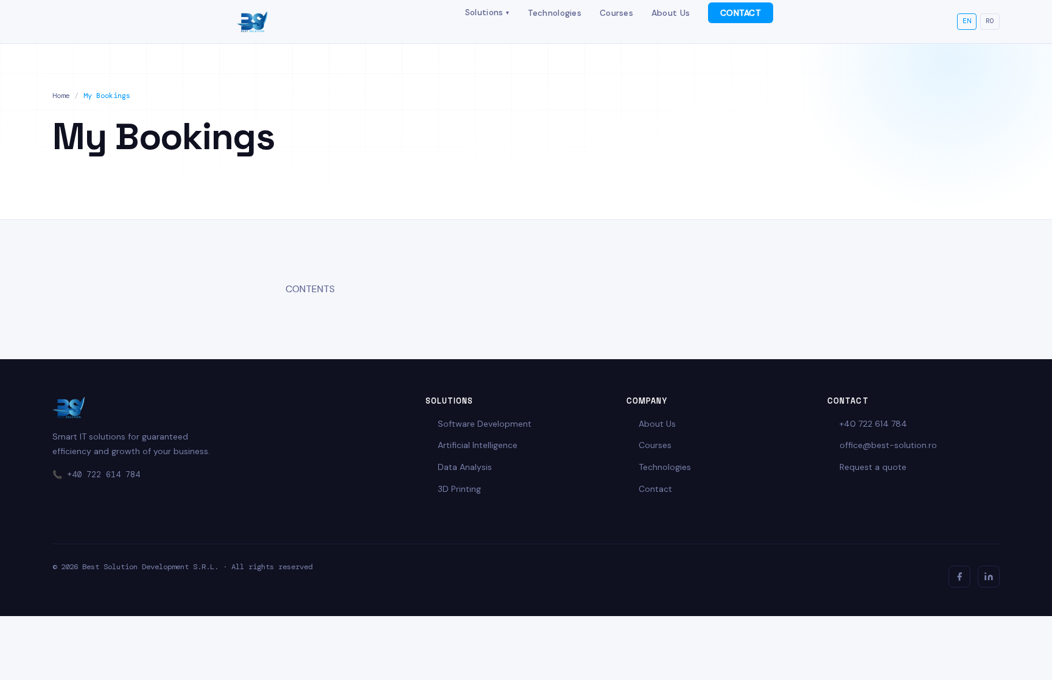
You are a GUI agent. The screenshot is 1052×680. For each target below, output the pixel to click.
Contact (655, 488)
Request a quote (873, 466)
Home (60, 95)
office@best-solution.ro (888, 445)
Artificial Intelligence (477, 445)
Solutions (487, 12)
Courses (616, 12)
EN (967, 21)
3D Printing (459, 488)
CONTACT (740, 12)
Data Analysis (465, 466)
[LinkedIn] (989, 576)
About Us (670, 12)
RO (990, 21)
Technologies (554, 12)
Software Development (484, 423)
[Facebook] (959, 576)
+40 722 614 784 (103, 474)
